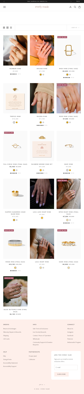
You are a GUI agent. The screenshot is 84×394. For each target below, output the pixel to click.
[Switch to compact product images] (11, 27)
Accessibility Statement (10, 363)
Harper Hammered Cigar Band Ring (15, 213)
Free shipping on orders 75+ (37, 1)
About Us (70, 329)
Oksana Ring (42, 69)
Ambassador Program (74, 342)
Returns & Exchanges (9, 329)
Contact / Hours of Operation (42, 335)
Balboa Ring (42, 116)
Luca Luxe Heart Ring (42, 212)
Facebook (70, 335)
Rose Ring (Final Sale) (68, 116)
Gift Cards (6, 339)
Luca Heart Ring (42, 262)
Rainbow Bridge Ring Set (42, 164)
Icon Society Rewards (39, 332)
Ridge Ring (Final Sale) (15, 262)
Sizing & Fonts (7, 359)
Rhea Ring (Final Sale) (68, 69)
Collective (32, 359)
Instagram (70, 332)
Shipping (6, 335)
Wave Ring (68, 164)
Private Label (33, 356)
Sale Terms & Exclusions (40, 329)
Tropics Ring (15, 116)
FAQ (4, 356)
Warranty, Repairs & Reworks (12, 332)
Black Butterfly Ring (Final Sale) (15, 311)
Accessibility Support (9, 366)
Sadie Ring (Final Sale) (68, 262)
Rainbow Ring (15, 69)
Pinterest (70, 339)
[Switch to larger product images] (4, 27)
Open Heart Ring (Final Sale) (68, 213)
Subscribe (61, 374)
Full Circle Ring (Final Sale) (15, 164)
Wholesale (36, 339)
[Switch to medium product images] (7, 27)
